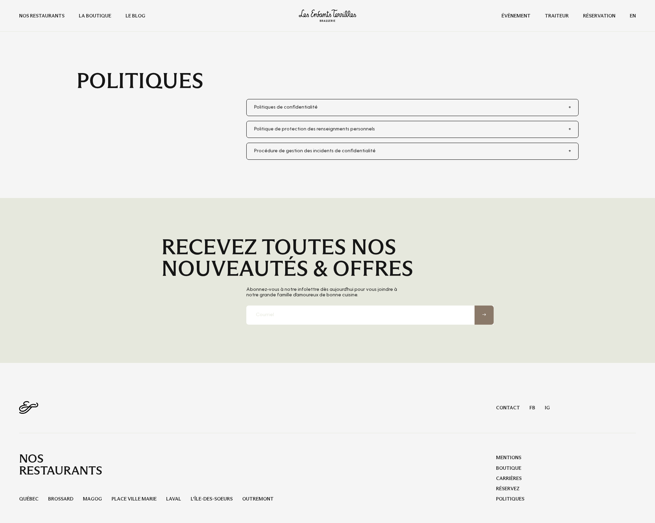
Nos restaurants (41, 16)
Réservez (508, 488)
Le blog (135, 16)
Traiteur (557, 16)
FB (532, 408)
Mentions (508, 457)
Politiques (510, 499)
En (633, 16)
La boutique (95, 16)
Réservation (599, 16)
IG (547, 408)
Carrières (509, 478)
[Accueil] (327, 16)
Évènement (515, 16)
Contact (508, 408)
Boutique (508, 468)
